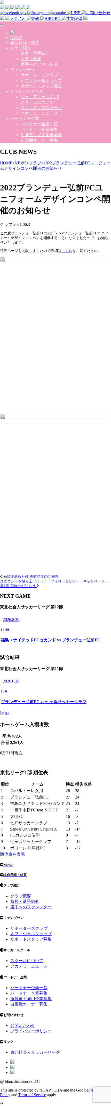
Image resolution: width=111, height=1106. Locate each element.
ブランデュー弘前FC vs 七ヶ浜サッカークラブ (43, 702)
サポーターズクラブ (39, 75)
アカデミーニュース (39, 113)
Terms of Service (32, 1095)
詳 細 (4, 713)
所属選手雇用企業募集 (41, 135)
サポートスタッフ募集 (41, 86)
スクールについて (37, 102)
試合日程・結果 (24, 42)
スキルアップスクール (41, 107)
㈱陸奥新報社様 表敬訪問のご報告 (30, 576)
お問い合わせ (22, 1025)
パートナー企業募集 (39, 129)
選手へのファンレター (41, 64)
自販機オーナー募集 (39, 140)
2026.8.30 (11, 619)
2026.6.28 (11, 681)
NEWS (16, 37)
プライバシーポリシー (31, 1031)
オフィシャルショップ (41, 80)
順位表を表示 (12, 854)
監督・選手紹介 (35, 53)
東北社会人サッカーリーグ (35, 1052)
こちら (66, 251)
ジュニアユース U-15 (40, 97)
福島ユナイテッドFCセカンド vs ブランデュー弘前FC (50, 640)
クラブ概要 (31, 59)
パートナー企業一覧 (39, 124)
